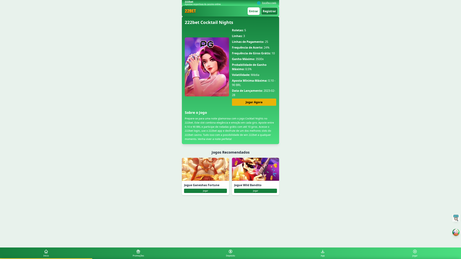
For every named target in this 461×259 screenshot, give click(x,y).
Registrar (269, 11)
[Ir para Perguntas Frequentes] (456, 218)
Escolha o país (269, 2)
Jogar (205, 190)
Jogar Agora (254, 102)
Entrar (253, 11)
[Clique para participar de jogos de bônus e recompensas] (456, 232)
